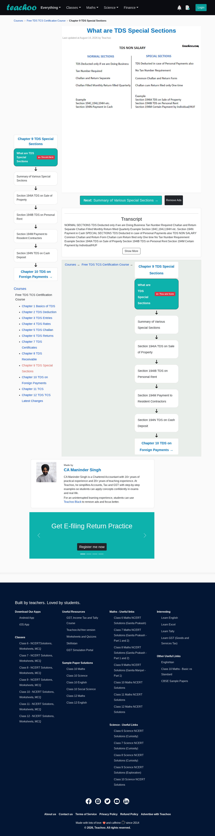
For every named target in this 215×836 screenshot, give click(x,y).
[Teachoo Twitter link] (107, 801)
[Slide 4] (100, 554)
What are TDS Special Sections (35, 157)
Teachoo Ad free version (81, 629)
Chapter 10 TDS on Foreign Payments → (35, 274)
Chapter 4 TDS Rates (36, 324)
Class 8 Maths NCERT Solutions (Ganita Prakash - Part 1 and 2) (130, 653)
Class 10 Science (77, 675)
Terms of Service (86, 814)
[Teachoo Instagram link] (98, 801)
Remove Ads (173, 200)
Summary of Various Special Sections (33, 178)
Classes (72, 7)
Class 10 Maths (76, 669)
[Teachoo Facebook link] (89, 801)
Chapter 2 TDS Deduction (39, 312)
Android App (26, 617)
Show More (131, 251)
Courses (18, 20)
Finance (130, 7)
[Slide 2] (88, 554)
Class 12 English (77, 702)
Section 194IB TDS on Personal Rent (36, 216)
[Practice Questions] (187, 8)
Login (201, 7)
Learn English (169, 617)
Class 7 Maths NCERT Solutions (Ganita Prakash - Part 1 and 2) (130, 635)
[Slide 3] (94, 554)
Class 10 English (77, 682)
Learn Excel (168, 624)
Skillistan (72, 643)
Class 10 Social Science (81, 689)
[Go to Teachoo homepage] (21, 7)
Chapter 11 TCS (33, 389)
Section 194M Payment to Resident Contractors (32, 236)
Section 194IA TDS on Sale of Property (34, 197)
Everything (49, 7)
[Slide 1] (82, 554)
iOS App (24, 624)
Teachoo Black (72, 501)
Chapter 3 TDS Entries (37, 318)
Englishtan (167, 662)
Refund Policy (129, 814)
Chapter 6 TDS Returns (37, 335)
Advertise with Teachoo (156, 814)
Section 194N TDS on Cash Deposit (33, 255)
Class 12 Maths (76, 695)
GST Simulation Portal (80, 650)
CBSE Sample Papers (174, 681)
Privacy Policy (108, 814)
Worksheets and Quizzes (81, 636)
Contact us (66, 814)
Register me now (91, 547)
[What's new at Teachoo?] (179, 8)
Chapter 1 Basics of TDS (38, 306)
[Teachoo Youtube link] (117, 801)
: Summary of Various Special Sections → (121, 200)
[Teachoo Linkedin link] (126, 801)
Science (110, 7)
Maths (91, 7)
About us (50, 814)
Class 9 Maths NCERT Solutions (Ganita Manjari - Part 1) (130, 670)
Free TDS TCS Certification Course (46, 20)
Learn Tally (167, 631)
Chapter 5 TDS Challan (37, 330)
